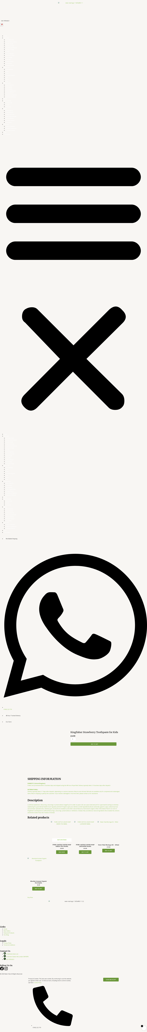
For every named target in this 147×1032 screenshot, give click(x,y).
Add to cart (94, 744)
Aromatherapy (9, 69)
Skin (7, 81)
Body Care (6, 67)
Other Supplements (11, 91)
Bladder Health (9, 43)
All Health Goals (10, 39)
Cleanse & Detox (10, 45)
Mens (7, 79)
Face (7, 73)
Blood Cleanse (9, 110)
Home (5, 36)
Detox (5, 108)
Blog (5, 132)
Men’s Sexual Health (11, 116)
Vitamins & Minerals (11, 97)
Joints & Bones (9, 61)
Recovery (8, 106)
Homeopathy (9, 89)
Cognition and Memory (11, 47)
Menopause (9, 63)
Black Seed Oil (9, 85)
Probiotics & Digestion (11, 95)
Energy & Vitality (10, 49)
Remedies (6, 38)
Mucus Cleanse (10, 118)
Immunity (8, 59)
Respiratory (9, 122)
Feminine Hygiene (10, 75)
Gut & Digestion (10, 53)
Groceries (6, 124)
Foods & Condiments (11, 128)
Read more (62, 852)
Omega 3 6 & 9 (9, 93)
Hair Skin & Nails (10, 55)
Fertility (7, 51)
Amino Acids (9, 102)
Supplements (7, 83)
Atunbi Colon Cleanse (11, 41)
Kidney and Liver (10, 114)
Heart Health (9, 57)
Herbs (5, 98)
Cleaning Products (10, 130)
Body (7, 71)
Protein (7, 104)
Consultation (7, 134)
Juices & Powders (10, 126)
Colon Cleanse (9, 112)
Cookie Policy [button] (37, 982)
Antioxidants (9, 87)
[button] (73, 285)
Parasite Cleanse (10, 120)
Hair (7, 77)
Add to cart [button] (85, 852)
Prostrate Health (10, 65)
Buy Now (30, 897)
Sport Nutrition (7, 100)
